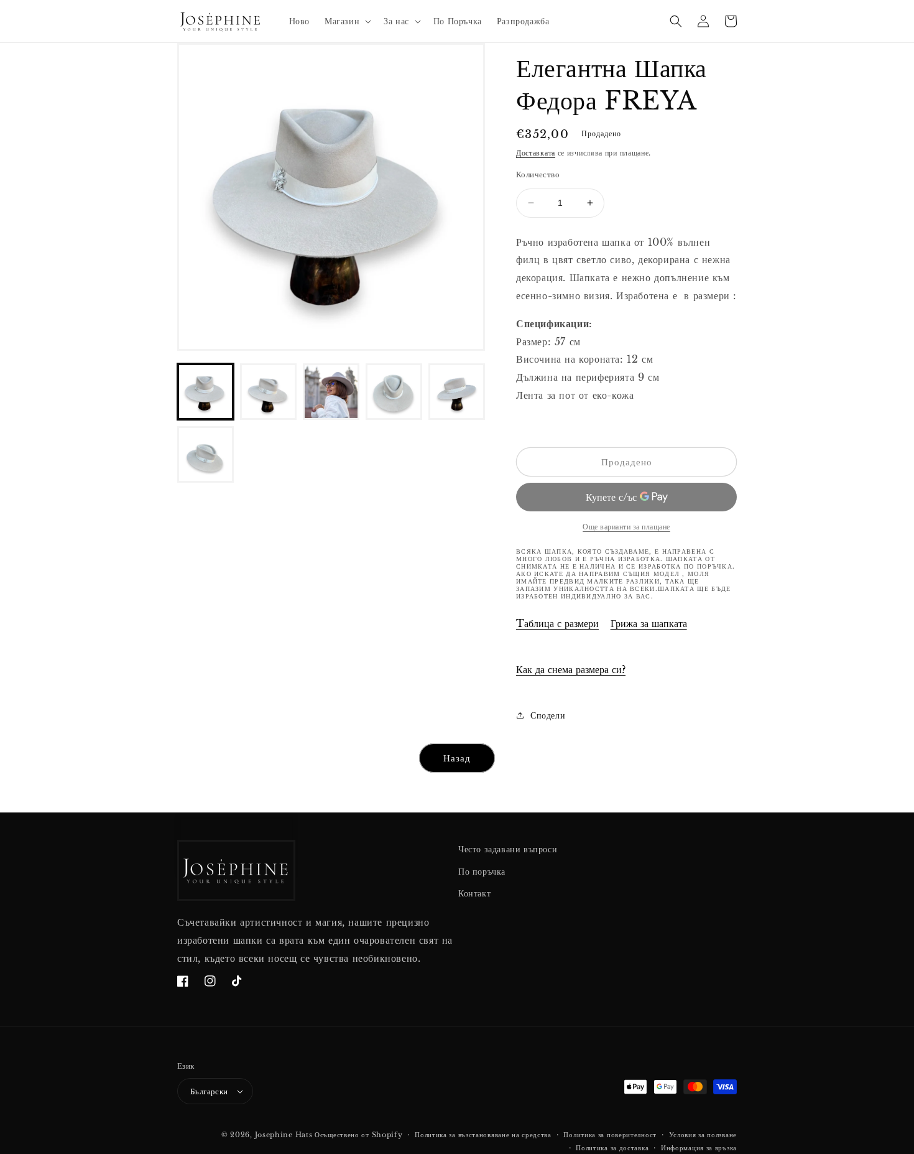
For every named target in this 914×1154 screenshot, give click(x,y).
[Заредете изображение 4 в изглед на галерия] (394, 391)
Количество (538, 174)
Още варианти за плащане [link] (626, 526)
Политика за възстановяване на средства (483, 1134)
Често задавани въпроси (507, 849)
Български (209, 1091)
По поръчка (481, 871)
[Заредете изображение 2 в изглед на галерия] (268, 391)
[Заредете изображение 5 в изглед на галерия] (456, 391)
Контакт (474, 893)
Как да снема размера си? (570, 669)
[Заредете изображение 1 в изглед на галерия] (205, 391)
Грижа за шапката (649, 623)
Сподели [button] (547, 715)
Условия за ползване (703, 1134)
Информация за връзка (699, 1147)
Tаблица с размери (557, 623)
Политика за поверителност (610, 1134)
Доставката (535, 152)
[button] (346, 21)
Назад (457, 758)
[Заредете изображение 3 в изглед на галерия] (331, 391)
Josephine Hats (284, 1134)
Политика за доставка (612, 1147)
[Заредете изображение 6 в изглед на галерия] (205, 454)
